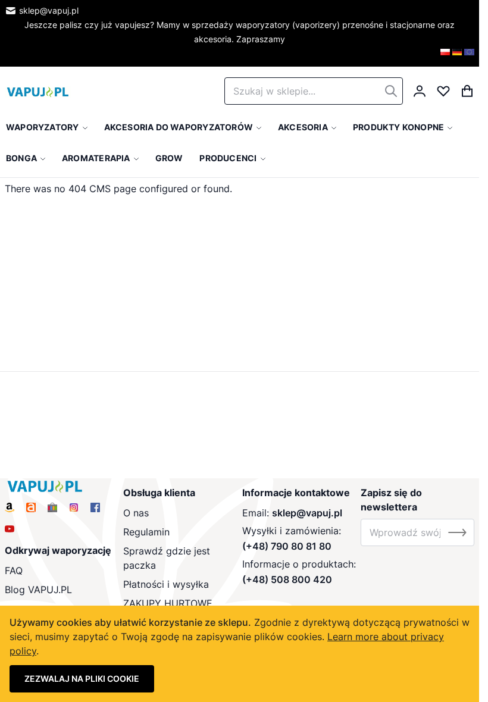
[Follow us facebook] (95, 507)
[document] (239, 654)
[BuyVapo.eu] (469, 56)
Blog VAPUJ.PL (38, 590)
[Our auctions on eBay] (52, 507)
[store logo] (38, 91)
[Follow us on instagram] (74, 507)
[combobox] (313, 91)
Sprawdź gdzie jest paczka (166, 558)
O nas (136, 513)
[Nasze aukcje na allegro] (31, 507)
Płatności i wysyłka (166, 584)
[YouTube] (9, 529)
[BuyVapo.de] (457, 56)
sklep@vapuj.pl (49, 10)
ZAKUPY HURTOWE (167, 603)
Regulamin (146, 532)
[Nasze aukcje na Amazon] (9, 507)
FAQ (14, 570)
